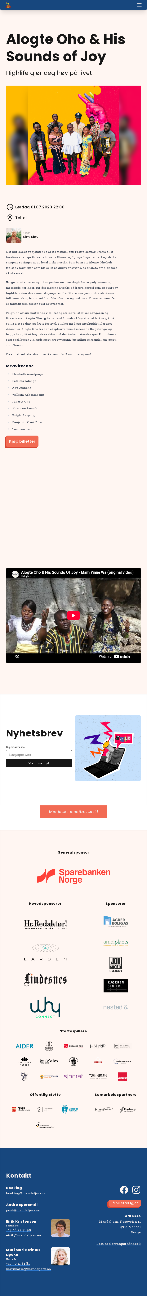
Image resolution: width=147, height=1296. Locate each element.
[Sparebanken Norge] (73, 876)
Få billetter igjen (125, 1203)
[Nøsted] (116, 1007)
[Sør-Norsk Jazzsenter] (45, 1124)
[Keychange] (128, 1109)
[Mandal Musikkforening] (24, 1076)
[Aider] (24, 1046)
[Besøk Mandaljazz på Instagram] (136, 1189)
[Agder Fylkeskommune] (21, 1109)
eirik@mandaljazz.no (23, 1235)
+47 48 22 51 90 (18, 1230)
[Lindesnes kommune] (70, 1109)
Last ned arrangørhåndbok (118, 1244)
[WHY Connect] (45, 1007)
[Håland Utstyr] (98, 1046)
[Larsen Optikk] (45, 952)
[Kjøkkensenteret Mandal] (116, 985)
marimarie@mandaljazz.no (28, 1269)
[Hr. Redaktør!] (45, 924)
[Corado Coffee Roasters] (49, 1046)
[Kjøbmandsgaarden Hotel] (73, 1061)
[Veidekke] (122, 1076)
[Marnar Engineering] (98, 1061)
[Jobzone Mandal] (116, 964)
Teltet (21, 217)
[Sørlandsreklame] (49, 1076)
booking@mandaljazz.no (26, 1193)
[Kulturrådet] (45, 1109)
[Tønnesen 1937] (98, 1076)
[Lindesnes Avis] (45, 979)
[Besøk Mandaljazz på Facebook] (124, 1189)
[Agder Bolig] (116, 921)
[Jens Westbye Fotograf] (49, 1061)
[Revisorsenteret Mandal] (122, 1061)
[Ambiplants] (116, 943)
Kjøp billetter (22, 441)
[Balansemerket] (103, 1109)
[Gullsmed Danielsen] (122, 1046)
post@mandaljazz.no (23, 1210)
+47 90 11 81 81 (18, 1263)
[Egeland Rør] (73, 1046)
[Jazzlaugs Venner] (24, 1061)
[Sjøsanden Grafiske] (73, 1076)
